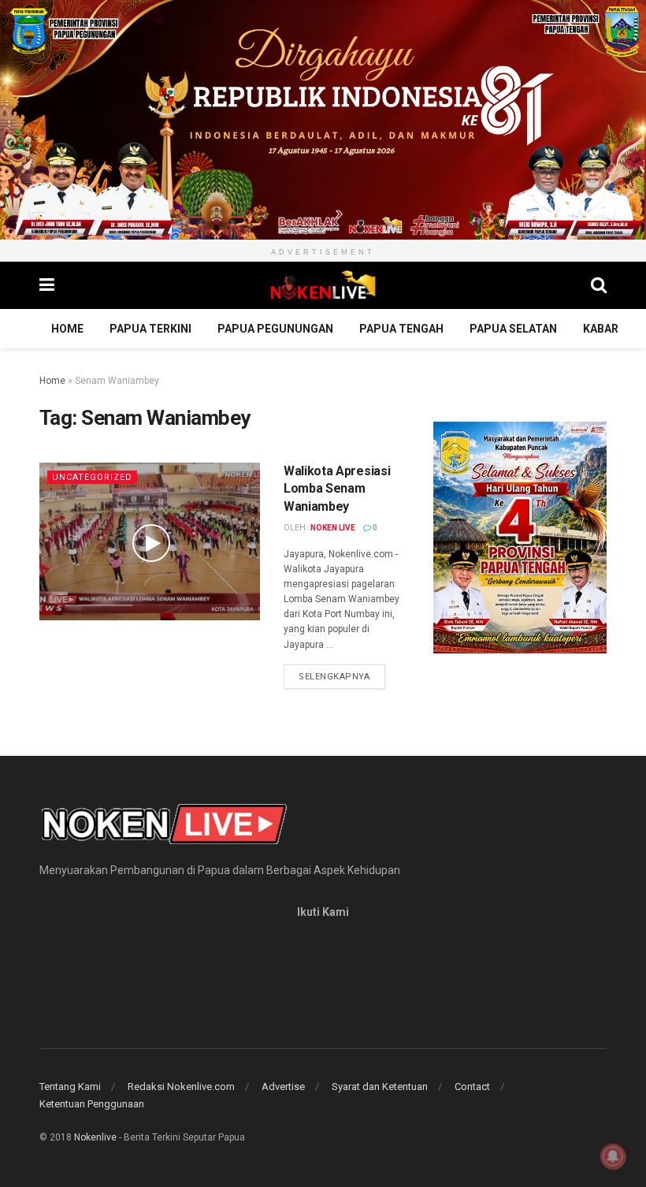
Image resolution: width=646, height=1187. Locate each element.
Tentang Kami (70, 1086)
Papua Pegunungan (275, 328)
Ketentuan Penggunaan (91, 1104)
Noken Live (332, 527)
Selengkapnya (342, 676)
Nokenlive (95, 1137)
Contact (472, 1086)
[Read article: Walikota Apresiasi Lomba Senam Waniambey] (149, 541)
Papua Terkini (150, 328)
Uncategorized (92, 477)
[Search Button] (599, 285)
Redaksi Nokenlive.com (181, 1086)
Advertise (283, 1086)
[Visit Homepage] (323, 285)
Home (67, 328)
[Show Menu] (46, 285)
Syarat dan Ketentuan (380, 1086)
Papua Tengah (401, 328)
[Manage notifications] (613, 1156)
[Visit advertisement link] (323, 120)
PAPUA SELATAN (513, 328)
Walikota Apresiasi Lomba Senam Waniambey (337, 488)
